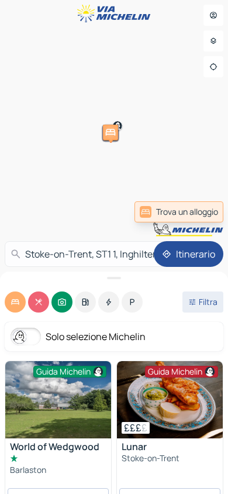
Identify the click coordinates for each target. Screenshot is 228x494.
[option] (15, 302)
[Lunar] (170, 399)
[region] (170, 399)
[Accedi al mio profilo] (213, 15)
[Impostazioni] (213, 41)
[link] (178, 211)
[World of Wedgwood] (58, 399)
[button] (63, 223)
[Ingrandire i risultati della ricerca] (114, 278)
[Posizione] (213, 66)
